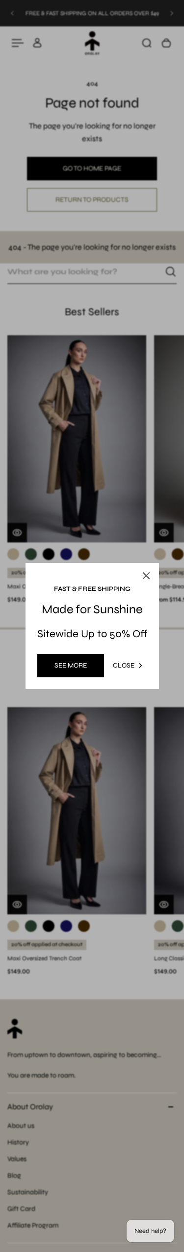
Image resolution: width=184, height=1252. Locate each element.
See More (70, 665)
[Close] (146, 575)
